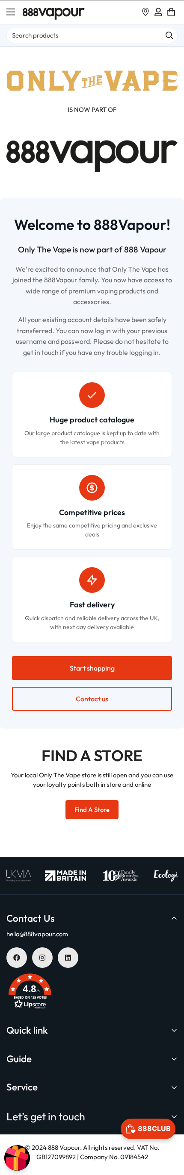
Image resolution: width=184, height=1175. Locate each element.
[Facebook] (16, 957)
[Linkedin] (68, 957)
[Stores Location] (145, 12)
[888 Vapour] (54, 12)
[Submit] (169, 35)
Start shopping (92, 668)
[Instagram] (42, 957)
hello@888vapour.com (37, 934)
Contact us (92, 698)
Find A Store (92, 810)
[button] (171, 12)
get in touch (41, 352)
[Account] (158, 12)
